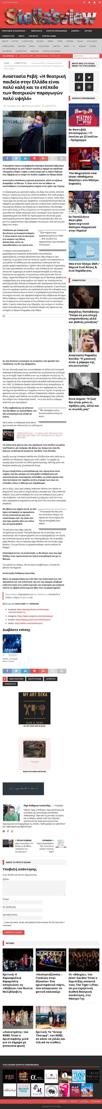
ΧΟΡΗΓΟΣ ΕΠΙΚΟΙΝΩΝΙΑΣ (56, 31)
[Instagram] (99, 2)
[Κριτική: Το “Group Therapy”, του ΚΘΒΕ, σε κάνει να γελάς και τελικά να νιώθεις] (51, 1017)
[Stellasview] (51, 26)
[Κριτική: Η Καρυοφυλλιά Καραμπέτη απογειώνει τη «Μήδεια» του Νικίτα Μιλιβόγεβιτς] (18, 959)
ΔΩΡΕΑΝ (93, 46)
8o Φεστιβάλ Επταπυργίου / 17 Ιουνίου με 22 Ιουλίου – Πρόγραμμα (83, 135)
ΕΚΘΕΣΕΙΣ (70, 41)
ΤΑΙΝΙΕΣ (60, 41)
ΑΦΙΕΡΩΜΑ (35, 51)
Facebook (62, 1101)
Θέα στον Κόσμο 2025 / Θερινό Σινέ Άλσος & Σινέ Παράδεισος (84, 267)
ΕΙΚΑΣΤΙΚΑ (56, 46)
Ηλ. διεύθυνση (9, 907)
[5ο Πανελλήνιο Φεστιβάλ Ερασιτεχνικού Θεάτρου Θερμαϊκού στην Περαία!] (84, 202)
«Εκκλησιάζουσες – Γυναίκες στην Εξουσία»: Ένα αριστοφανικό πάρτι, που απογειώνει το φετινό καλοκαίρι (50, 983)
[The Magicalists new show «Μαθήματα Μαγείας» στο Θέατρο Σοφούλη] (84, 158)
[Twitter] (89, 2)
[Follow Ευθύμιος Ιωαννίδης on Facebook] (6, 831)
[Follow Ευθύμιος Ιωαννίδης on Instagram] (11, 831)
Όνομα (6, 899)
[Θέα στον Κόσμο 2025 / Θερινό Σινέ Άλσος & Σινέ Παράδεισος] (84, 249)
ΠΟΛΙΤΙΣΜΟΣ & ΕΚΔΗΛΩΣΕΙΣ (13, 31)
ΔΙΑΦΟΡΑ (75, 31)
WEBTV (21, 36)
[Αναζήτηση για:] (86, 55)
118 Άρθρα (58, 805)
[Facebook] (84, 2)
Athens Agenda (8, 46)
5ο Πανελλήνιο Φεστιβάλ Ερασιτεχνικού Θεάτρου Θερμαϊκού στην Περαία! (82, 223)
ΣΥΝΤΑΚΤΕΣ (33, 36)
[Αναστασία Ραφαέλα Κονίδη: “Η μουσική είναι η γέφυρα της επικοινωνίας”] (84, 340)
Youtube (84, 1101)
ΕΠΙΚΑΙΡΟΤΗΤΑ (21, 51)
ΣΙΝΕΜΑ (50, 41)
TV (74, 46)
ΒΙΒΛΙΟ (66, 46)
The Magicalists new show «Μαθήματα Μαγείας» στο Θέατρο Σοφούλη (84, 178)
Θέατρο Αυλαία (34, 679)
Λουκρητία (50, 679)
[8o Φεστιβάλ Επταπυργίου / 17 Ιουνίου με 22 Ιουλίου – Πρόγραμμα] (84, 114)
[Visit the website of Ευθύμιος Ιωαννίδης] (4, 831)
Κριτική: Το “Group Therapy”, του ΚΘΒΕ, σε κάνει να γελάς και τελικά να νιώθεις (50, 1037)
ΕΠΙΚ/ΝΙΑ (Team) (49, 36)
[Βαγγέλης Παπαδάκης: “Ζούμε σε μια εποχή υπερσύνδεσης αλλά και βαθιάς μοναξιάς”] (84, 297)
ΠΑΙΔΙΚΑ (80, 41)
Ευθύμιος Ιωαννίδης (32, 106)
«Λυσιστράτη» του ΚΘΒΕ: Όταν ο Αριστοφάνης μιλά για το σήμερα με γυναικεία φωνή (15, 1039)
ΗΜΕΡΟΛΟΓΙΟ (36, 31)
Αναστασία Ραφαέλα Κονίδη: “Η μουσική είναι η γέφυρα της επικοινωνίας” (83, 360)
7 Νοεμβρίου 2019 (13, 106)
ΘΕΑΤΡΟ (5, 41)
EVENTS (32, 46)
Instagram (96, 1101)
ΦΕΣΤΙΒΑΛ (22, 46)
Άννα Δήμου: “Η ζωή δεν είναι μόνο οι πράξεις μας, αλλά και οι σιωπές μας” (84, 404)
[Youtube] (94, 2)
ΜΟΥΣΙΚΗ (40, 41)
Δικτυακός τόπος (10, 914)
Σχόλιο (6, 879)
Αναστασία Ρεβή (16, 679)
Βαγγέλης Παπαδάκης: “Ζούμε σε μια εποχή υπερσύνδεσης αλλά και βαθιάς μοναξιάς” (84, 317)
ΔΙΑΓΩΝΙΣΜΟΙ (7, 51)
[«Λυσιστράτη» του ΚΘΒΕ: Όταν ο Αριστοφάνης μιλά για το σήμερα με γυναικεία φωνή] (18, 1017)
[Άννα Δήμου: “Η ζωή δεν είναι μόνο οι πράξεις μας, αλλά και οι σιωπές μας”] (84, 384)
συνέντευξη (10, 684)
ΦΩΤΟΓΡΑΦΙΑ (44, 46)
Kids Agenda (92, 41)
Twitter (73, 1101)
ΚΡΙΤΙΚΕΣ (88, 31)
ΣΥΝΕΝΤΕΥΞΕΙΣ (8, 36)
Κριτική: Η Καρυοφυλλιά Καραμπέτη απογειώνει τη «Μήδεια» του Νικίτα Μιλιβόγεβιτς (18, 983)
